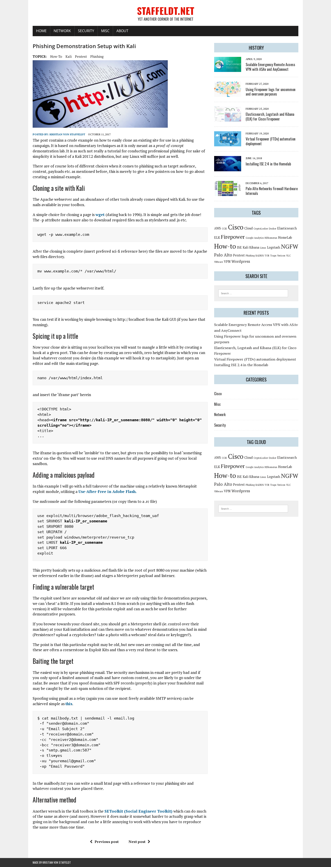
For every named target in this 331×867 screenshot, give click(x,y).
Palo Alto (223, 255)
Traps (273, 255)
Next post (137, 841)
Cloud (248, 228)
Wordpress (240, 261)
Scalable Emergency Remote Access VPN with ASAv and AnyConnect (270, 67)
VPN (227, 261)
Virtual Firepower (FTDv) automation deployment (270, 141)
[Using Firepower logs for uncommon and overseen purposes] (227, 93)
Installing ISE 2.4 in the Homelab (268, 164)
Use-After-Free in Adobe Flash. (107, 491)
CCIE (224, 228)
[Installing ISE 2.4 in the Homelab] (227, 168)
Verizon (281, 255)
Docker (272, 228)
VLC (288, 255)
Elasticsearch (287, 228)
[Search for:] (253, 292)
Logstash (273, 247)
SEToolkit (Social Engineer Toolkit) (138, 811)
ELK (217, 237)
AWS (217, 228)
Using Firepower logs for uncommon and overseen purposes (270, 92)
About (122, 30)
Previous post (107, 841)
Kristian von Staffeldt (67, 134)
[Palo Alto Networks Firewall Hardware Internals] (227, 193)
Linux (263, 247)
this (69, 703)
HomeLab (285, 237)
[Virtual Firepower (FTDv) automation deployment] (227, 143)
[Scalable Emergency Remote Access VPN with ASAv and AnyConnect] (227, 69)
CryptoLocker (261, 228)
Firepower (233, 236)
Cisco (235, 227)
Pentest (81, 56)
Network (62, 30)
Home (41, 30)
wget (100, 214)
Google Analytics (255, 237)
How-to (56, 56)
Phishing (97, 56)
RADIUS (260, 255)
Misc (105, 30)
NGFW (289, 246)
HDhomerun (271, 237)
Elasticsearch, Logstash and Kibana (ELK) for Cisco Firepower (270, 116)
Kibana (254, 247)
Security (86, 30)
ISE (239, 247)
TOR (267, 255)
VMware (218, 261)
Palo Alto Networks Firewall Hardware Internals (272, 191)
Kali (69, 56)
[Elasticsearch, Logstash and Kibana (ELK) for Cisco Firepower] (227, 118)
